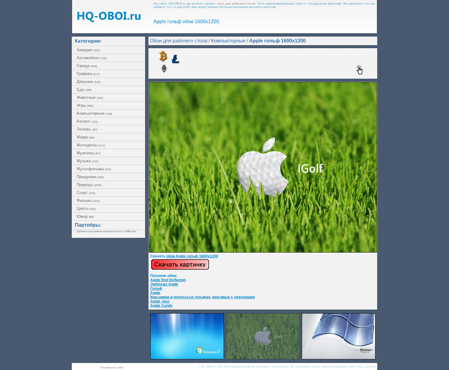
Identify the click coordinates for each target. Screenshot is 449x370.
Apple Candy (161, 306)
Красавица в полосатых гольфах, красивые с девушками (202, 297)
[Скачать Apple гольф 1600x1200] (263, 251)
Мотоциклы (91, 145)
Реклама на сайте (112, 367)
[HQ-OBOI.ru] (109, 20)
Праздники (90, 176)
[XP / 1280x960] (338, 357)
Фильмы (88, 200)
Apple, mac (160, 301)
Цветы (86, 208)
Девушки (88, 81)
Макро (85, 137)
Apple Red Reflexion (168, 280)
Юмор (85, 216)
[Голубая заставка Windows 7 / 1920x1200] (187, 357)
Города (87, 65)
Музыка (87, 161)
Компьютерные (94, 113)
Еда (84, 89)
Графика (88, 73)
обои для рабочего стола (236, 3)
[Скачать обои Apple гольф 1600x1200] (180, 269)
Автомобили (92, 58)
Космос (87, 121)
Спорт (86, 192)
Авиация (88, 50)
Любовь (87, 129)
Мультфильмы (94, 169)
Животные (90, 97)
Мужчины (88, 153)
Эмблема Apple (164, 284)
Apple (155, 293)
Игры (85, 105)
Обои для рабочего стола (178, 40)
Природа (89, 184)
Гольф (156, 288)
